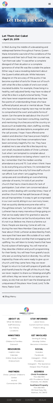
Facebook (39, 355)
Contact (30, 400)
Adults (14, 338)
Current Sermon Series (39, 325)
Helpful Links (14, 352)
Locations (14, 331)
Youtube (39, 352)
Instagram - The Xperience (39, 364)
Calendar (14, 355)
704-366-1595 (39, 377)
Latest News (39, 322)
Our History (14, 328)
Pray (18, 400)
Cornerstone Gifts (14, 383)
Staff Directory (14, 325)
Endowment (14, 361)
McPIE (14, 380)
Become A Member (39, 344)
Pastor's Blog (39, 328)
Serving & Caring (39, 338)
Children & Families (14, 341)
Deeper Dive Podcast (39, 367)
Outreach (14, 344)
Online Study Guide (14, 358)
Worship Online (39, 341)
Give (9, 400)
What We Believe (14, 322)
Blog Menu (9, 296)
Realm (42, 400)
